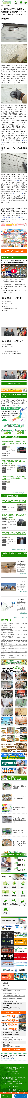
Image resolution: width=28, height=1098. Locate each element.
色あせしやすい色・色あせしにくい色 (18, 831)
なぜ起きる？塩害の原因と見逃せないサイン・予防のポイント (14, 652)
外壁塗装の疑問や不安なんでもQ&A (12, 998)
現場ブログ (6, 985)
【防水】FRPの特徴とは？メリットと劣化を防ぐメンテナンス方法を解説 (14, 628)
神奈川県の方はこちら (20, 1096)
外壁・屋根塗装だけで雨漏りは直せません (14, 996)
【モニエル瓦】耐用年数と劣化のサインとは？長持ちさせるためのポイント (14, 624)
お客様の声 (6, 988)
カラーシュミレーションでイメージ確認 (19, 797)
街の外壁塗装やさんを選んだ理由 (11, 990)
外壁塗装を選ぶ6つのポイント (11, 993)
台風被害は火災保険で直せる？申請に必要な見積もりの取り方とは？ (14, 649)
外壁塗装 (16, 180)
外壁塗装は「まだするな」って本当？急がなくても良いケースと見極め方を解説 (14, 656)
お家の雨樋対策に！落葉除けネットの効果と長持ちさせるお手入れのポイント (14, 635)
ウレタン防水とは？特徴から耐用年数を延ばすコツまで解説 (14, 638)
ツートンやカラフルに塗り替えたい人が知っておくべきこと (19, 843)
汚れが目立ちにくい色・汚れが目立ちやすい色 (19, 820)
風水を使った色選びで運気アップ (19, 808)
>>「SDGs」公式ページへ (7, 1058)
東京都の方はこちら (7, 1096)
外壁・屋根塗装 (18, 217)
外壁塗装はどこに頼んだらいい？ (11, 1037)
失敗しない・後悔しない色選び (19, 787)
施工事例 (5, 983)
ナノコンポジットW (17, 193)
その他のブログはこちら (20, 617)
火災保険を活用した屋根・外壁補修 (12, 1040)
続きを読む (23, 573)
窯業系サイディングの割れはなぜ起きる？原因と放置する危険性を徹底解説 (21, 567)
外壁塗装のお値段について (10, 1001)
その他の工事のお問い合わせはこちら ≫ (14, 251)
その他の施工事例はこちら (19, 493)
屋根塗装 (10, 217)
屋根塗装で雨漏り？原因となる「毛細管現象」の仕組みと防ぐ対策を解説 (14, 642)
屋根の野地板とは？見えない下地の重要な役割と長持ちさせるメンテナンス (14, 645)
